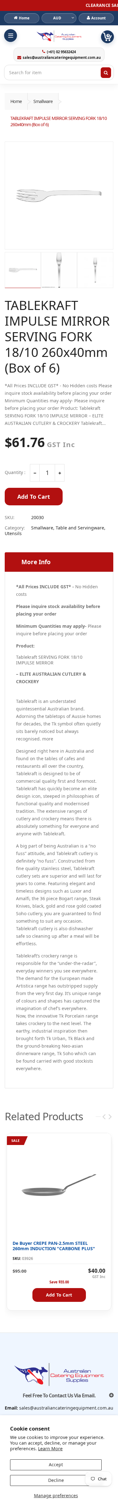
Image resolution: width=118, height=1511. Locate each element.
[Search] (106, 72)
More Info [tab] (36, 562)
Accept (56, 1464)
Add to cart (59, 1295)
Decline (56, 1480)
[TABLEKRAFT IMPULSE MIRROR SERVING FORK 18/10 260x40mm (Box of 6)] (59, 196)
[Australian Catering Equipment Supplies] (59, 36)
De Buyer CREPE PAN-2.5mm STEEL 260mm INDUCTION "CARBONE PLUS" (54, 1246)
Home (16, 101)
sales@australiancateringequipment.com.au (62, 57)
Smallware (43, 101)
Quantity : (15, 472)
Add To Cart (33, 496)
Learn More (50, 1449)
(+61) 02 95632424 (61, 52)
